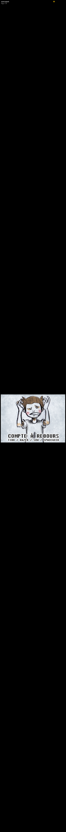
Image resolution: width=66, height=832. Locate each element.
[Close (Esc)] (64, 2)
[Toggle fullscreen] (60, 2)
